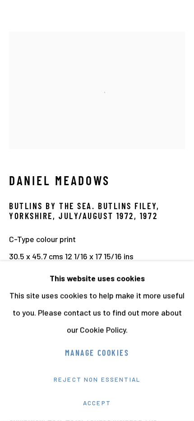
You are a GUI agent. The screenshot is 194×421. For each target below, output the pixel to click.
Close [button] (178, 20)
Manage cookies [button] (97, 354)
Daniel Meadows (59, 182)
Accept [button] (97, 403)
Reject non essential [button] (97, 379)
